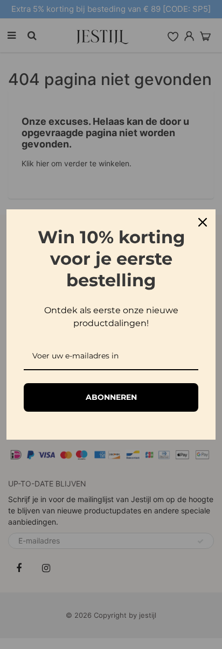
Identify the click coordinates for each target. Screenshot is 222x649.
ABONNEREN (111, 397)
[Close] (203, 222)
